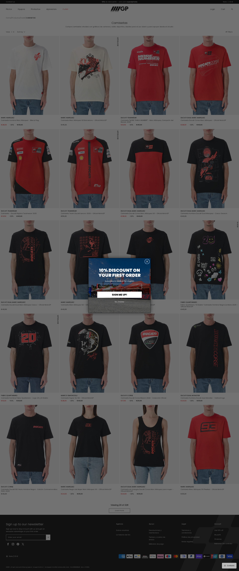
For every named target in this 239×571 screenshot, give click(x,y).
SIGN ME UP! (119, 294)
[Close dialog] (147, 261)
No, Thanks (119, 302)
